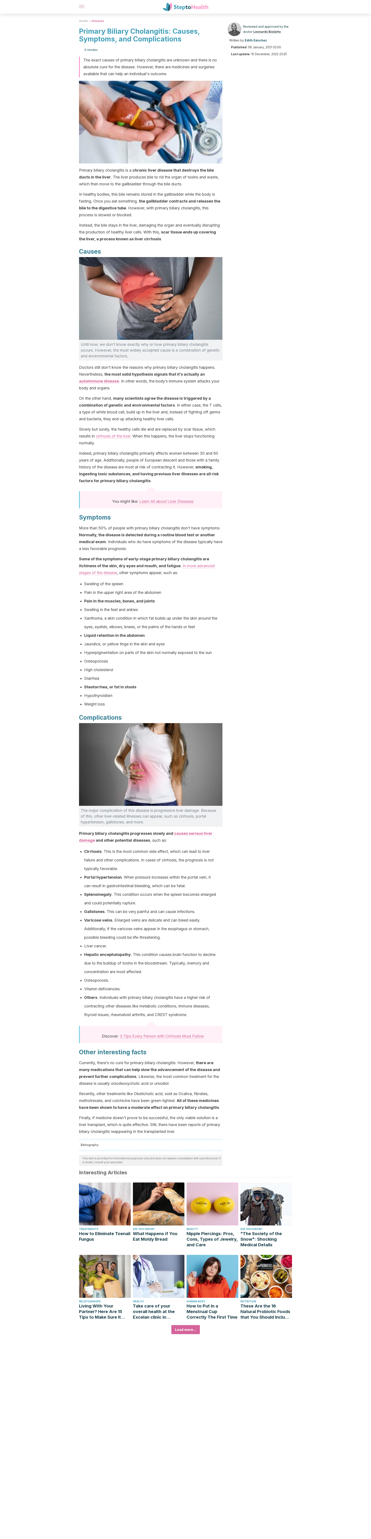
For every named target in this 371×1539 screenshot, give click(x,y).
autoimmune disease (99, 381)
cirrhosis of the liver (113, 436)
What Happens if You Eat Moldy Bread (155, 1236)
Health (83, 21)
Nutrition (248, 1301)
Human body (196, 1301)
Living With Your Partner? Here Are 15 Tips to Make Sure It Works (100, 1311)
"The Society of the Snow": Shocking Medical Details (261, 1239)
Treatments (88, 1229)
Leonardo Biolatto (267, 32)
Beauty (192, 1229)
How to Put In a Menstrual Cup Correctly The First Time (212, 1311)
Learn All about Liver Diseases (166, 501)
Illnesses (98, 21)
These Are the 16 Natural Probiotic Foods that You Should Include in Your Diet (265, 1311)
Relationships (90, 1301)
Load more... (185, 1329)
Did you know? (144, 1229)
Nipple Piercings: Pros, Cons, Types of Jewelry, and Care (212, 1239)
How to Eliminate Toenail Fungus (104, 1236)
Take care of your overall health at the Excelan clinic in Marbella (154, 1311)
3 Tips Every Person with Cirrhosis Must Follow (162, 1036)
